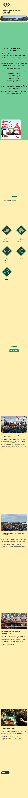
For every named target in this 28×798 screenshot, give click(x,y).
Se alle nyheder (13, 350)
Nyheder (14, 347)
